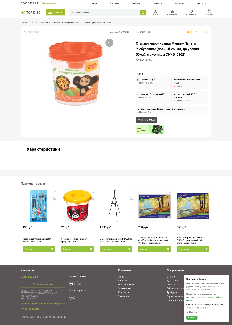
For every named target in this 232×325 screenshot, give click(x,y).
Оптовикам (124, 288)
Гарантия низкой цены (179, 296)
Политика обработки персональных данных (43, 303)
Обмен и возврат (176, 288)
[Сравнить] (206, 32)
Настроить (193, 312)
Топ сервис (158, 3)
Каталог (58, 12)
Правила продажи (177, 300)
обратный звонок (49, 3)
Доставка (114, 3)
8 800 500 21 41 (30, 3)
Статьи (171, 276)
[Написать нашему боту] (72, 283)
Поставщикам (126, 284)
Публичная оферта (30, 309)
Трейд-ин (135, 3)
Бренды (122, 280)
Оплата (171, 284)
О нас (121, 276)
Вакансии (123, 296)
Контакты (201, 3)
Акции (94, 3)
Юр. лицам (179, 3)
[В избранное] (198, 31)
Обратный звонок (43, 284)
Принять (192, 318)
